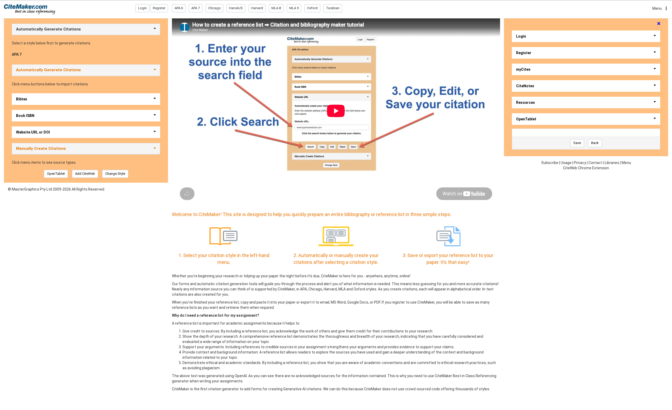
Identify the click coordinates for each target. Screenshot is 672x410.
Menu (657, 8)
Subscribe (549, 163)
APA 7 (195, 8)
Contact (595, 163)
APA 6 (179, 8)
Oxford (312, 8)
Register (159, 8)
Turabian (332, 8)
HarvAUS (236, 8)
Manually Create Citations (41, 148)
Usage (566, 163)
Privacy (580, 163)
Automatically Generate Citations (48, 29)
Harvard (257, 8)
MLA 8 (276, 8)
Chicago (214, 8)
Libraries (612, 163)
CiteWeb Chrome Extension (586, 168)
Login (142, 8)
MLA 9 (294, 8)
